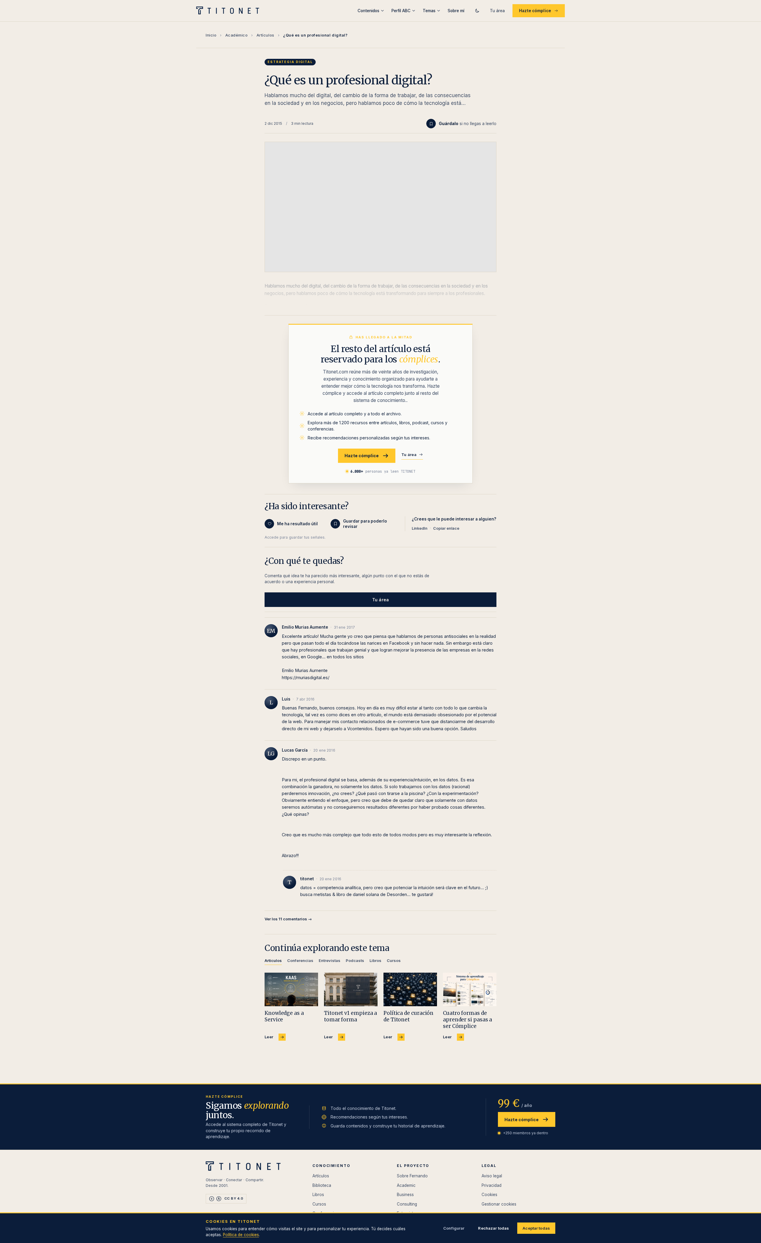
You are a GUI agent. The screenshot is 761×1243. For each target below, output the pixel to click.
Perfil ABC (401, 10)
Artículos (265, 35)
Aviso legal (492, 1175)
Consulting (407, 1204)
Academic (406, 1185)
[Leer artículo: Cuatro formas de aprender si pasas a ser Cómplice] (469, 989)
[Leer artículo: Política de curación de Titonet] (410, 989)
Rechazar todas (493, 1228)
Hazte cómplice (535, 10)
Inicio (211, 35)
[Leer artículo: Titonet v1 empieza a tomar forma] (351, 989)
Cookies (489, 1194)
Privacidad (491, 1185)
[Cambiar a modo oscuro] (477, 11)
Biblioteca (321, 1185)
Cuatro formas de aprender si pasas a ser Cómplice (467, 1019)
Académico (236, 35)
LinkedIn (419, 528)
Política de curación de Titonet (408, 1016)
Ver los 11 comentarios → (288, 919)
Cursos (319, 1204)
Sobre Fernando (412, 1175)
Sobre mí (456, 10)
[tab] (273, 961)
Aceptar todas (536, 1228)
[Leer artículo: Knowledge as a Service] (291, 989)
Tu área (497, 10)
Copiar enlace (446, 528)
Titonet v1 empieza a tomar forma (350, 1016)
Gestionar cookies (499, 1204)
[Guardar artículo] (431, 123)
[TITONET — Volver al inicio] (229, 10)
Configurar (453, 1228)
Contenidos (368, 10)
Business (405, 1194)
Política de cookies (241, 1234)
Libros (318, 1194)
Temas (429, 10)
